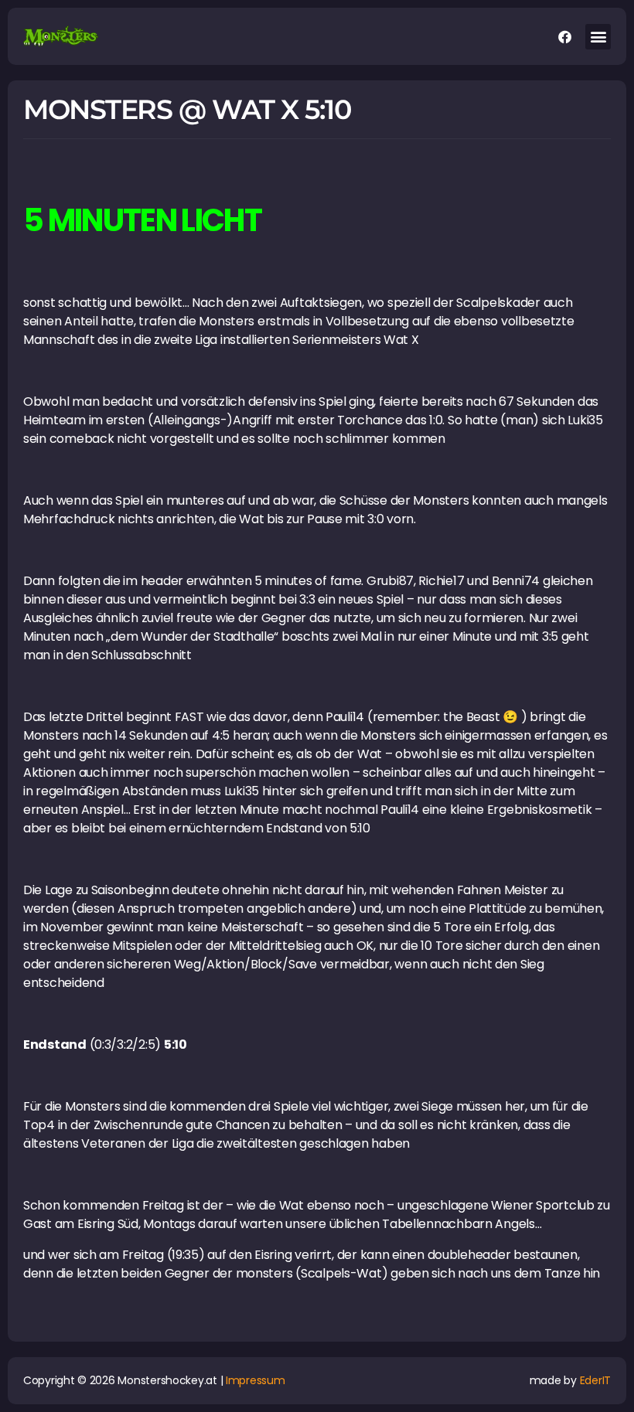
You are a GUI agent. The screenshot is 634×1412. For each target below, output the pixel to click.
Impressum (255, 1380)
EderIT (595, 1380)
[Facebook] (564, 36)
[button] (598, 36)
